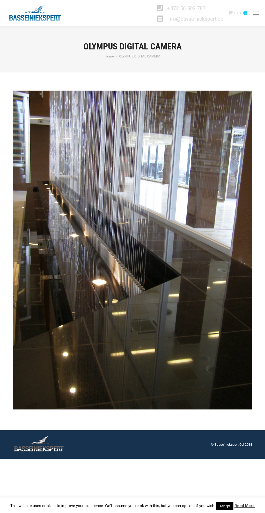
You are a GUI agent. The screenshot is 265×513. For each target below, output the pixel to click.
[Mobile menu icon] (256, 13)
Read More (244, 505)
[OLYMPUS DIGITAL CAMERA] (132, 250)
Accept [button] (224, 506)
